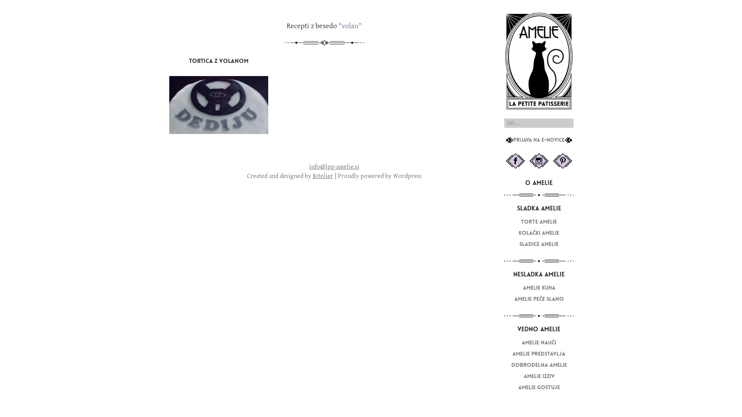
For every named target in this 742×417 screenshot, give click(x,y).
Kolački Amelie (539, 233)
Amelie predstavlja (538, 354)
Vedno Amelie (538, 329)
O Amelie (539, 183)
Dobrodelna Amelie (539, 365)
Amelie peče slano (539, 299)
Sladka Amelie (539, 208)
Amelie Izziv (539, 376)
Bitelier (323, 176)
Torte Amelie (539, 221)
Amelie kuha (539, 288)
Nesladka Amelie (539, 274)
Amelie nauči (539, 342)
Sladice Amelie (538, 244)
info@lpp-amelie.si (334, 167)
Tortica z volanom (218, 61)
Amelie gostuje (539, 387)
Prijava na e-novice (539, 140)
